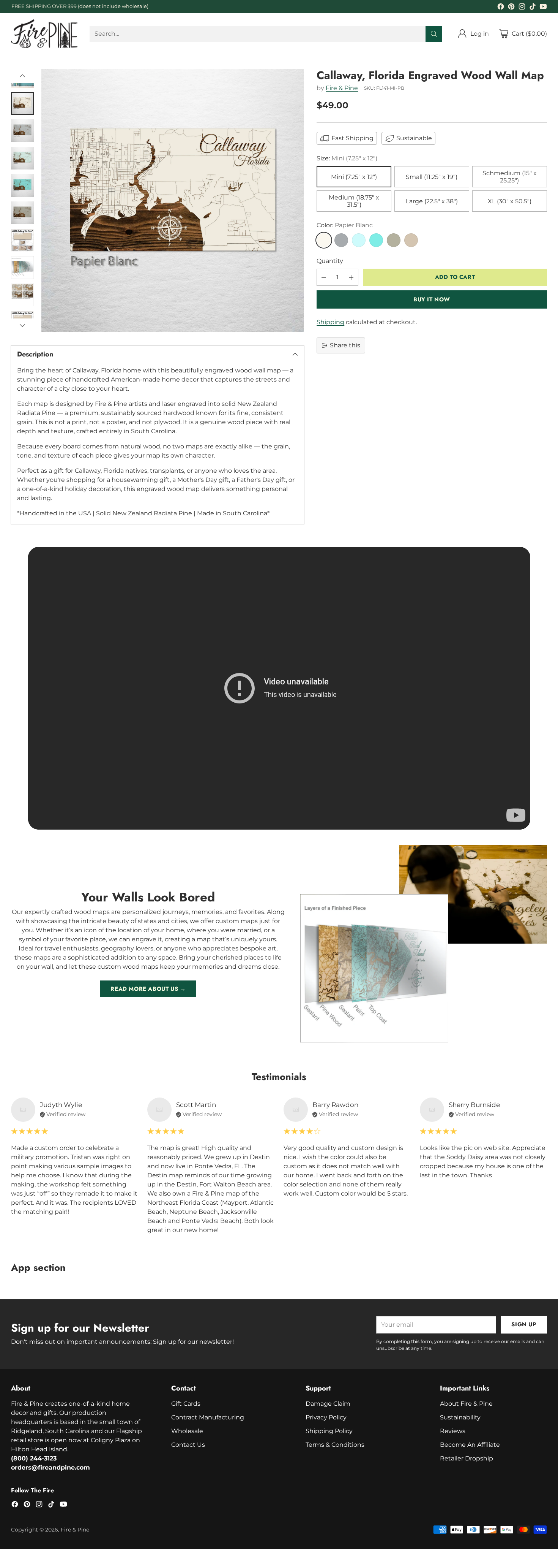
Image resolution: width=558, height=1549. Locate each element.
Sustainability (460, 1417)
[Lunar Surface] (341, 240)
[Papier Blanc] (324, 240)
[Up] (22, 76)
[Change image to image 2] (22, 103)
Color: (345, 225)
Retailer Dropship (466, 1458)
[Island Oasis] (376, 240)
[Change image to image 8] (22, 267)
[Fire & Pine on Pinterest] (511, 8)
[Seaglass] (359, 240)
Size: (347, 158)
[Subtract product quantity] (324, 277)
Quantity (330, 261)
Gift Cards (185, 1403)
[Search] (434, 34)
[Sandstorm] (411, 240)
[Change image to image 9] (22, 295)
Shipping (330, 322)
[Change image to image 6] (22, 212)
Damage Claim (328, 1403)
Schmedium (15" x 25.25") (509, 176)
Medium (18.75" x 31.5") (354, 201)
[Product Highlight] (279, 688)
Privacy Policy (326, 1417)
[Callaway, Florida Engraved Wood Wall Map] (172, 200)
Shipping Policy (329, 1431)
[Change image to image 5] (22, 185)
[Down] (22, 325)
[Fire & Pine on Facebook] (500, 8)
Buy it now (431, 299)
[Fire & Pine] (44, 33)
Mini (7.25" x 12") (354, 177)
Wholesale (187, 1431)
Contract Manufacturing (207, 1417)
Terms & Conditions (335, 1444)
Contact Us (188, 1444)
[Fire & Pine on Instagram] (522, 8)
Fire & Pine (342, 88)
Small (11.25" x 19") (431, 177)
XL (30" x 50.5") (509, 201)
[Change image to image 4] (22, 158)
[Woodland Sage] (393, 240)
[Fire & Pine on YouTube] (543, 8)
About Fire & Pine (466, 1403)
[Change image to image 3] (22, 130)
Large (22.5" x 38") (432, 201)
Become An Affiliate (470, 1444)
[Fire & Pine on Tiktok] (532, 8)
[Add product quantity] (351, 277)
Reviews (452, 1431)
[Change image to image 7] (22, 240)
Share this (345, 345)
